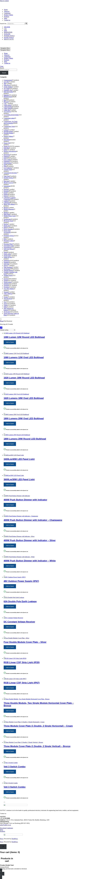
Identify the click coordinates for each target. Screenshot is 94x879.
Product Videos (8, 11)
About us (6, 7)
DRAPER (7, 23)
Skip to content (4, 1)
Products (6, 12)
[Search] (26, 19)
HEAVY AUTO (9, 35)
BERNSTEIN (8, 28)
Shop (5, 14)
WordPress (14, 831)
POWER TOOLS (9, 32)
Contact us (7, 16)
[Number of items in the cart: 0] (0, 311)
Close (1, 58)
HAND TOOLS (9, 33)
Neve (1, 831)
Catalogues (7, 9)
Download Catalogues (6, 820)
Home (6, 5)
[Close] (4, 344)
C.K (5, 25)
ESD (5, 26)
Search (2, 60)
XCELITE (7, 30)
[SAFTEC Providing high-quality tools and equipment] (47, 2)
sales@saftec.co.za (5, 817)
